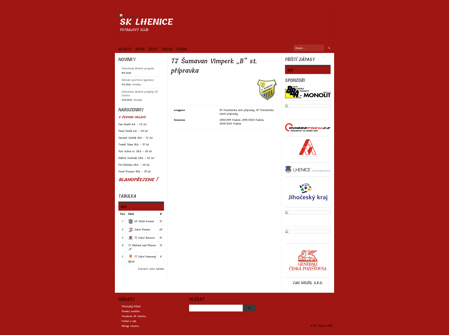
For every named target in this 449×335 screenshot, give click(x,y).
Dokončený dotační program (138, 68)
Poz (122, 214)
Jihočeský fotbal (131, 306)
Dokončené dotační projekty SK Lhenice (140, 94)
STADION (181, 48)
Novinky (136, 84)
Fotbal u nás (129, 321)
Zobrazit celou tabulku (151, 269)
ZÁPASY (153, 48)
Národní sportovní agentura (138, 80)
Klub (131, 214)
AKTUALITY (125, 48)
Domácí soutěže (131, 311)
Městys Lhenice (130, 326)
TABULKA (167, 48)
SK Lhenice (146, 22)
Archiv (140, 48)
